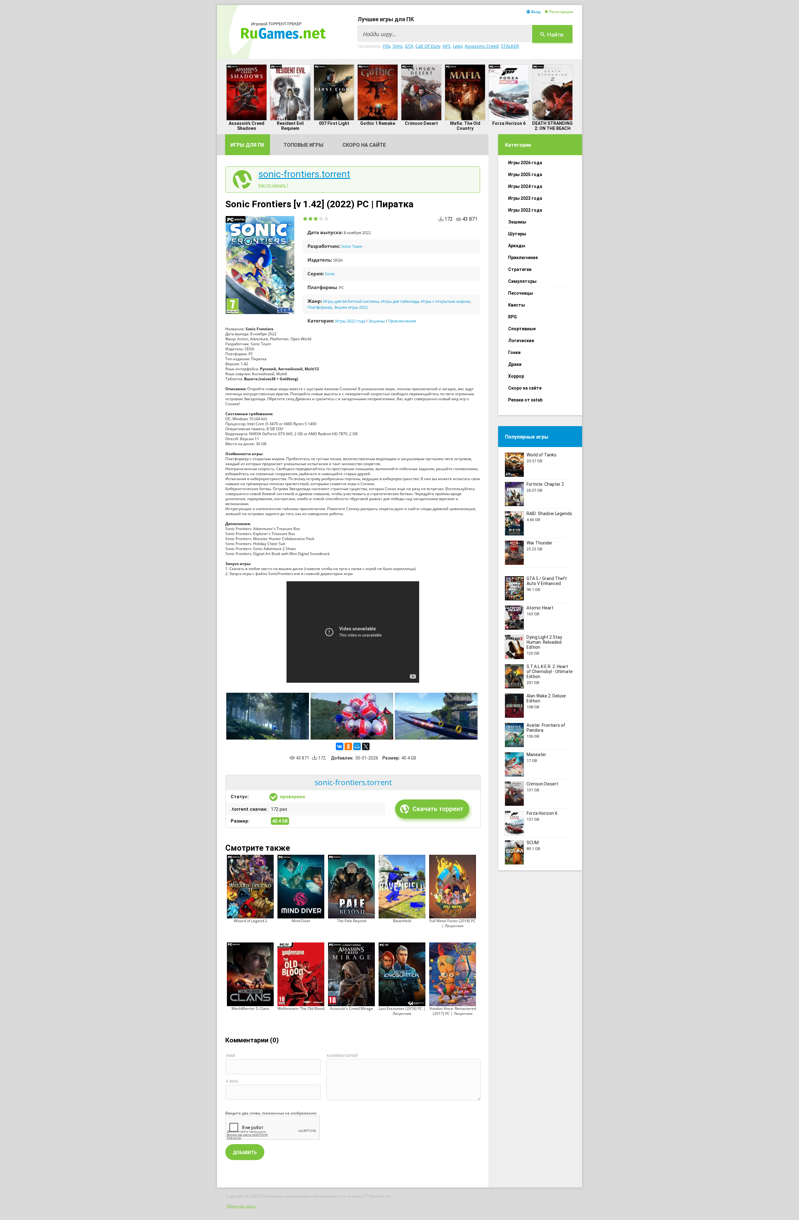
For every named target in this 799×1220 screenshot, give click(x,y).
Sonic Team (351, 246)
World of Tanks (541, 454)
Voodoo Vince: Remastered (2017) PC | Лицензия (452, 1011)
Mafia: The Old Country (465, 126)
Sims (398, 46)
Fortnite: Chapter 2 (545, 484)
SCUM (533, 842)
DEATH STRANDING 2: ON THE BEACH (552, 126)
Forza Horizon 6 (509, 123)
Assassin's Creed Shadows (246, 126)
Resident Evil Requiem (290, 126)
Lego (458, 46)
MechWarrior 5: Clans (250, 1008)
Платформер (319, 307)
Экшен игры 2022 (351, 307)
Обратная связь (241, 1206)
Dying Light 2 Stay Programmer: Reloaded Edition (544, 642)
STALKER (510, 46)
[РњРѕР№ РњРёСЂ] (357, 746)
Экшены (377, 321)
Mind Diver (301, 920)
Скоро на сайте (364, 145)
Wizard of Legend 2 (250, 920)
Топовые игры (303, 145)
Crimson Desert (421, 123)
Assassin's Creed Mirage (351, 1008)
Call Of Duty (427, 46)
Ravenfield (402, 920)
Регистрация (561, 11)
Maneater (536, 754)
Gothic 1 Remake (377, 123)
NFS (447, 46)
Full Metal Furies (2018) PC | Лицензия (452, 923)
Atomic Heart (540, 607)
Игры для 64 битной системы (351, 301)
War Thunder (539, 542)
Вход (535, 11)
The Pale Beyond (351, 920)
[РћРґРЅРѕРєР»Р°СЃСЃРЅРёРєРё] (348, 746)
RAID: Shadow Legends (549, 513)
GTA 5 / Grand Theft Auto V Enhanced (547, 581)
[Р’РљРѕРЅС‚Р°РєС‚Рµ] (339, 746)
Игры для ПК (247, 145)
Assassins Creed (482, 46)
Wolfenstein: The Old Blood (300, 1008)
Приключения (402, 321)
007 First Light (334, 123)
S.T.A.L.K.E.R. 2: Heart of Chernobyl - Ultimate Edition (550, 671)
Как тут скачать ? (273, 185)
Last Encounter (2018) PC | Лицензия (402, 1011)
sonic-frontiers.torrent (304, 174)
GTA (409, 46)
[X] (366, 746)
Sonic (330, 274)
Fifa (386, 46)
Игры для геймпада (400, 301)
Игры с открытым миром (445, 301)
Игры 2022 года (350, 321)
